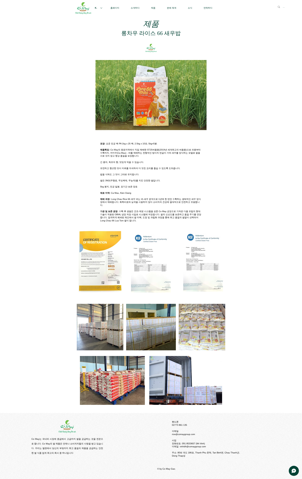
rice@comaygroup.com (183, 434)
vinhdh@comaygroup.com (193, 446)
